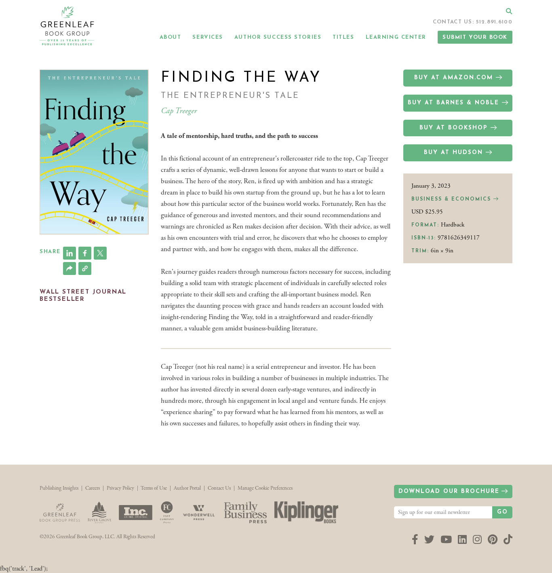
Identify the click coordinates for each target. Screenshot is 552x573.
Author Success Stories (277, 37)
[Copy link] (84, 268)
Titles (343, 37)
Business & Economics (452, 199)
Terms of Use (154, 488)
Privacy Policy (120, 488)
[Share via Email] (69, 268)
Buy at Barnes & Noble (453, 103)
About (170, 37)
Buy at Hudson (453, 153)
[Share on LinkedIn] (69, 253)
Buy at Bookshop (453, 128)
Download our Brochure (448, 491)
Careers (92, 488)
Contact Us (219, 488)
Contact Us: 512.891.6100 (472, 22)
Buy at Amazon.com (453, 78)
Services (207, 37)
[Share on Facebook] (84, 253)
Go (502, 512)
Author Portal (187, 488)
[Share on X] (100, 253)
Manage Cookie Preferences (265, 488)
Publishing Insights (59, 488)
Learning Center (396, 37)
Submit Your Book (475, 37)
